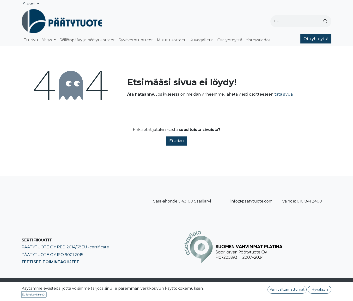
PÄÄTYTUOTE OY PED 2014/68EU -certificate (65, 247)
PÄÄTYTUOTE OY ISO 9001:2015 (52, 254)
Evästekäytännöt (34, 294)
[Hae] (325, 21)
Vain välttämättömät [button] (287, 289)
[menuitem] (31, 40)
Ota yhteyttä (316, 39)
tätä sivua (283, 94)
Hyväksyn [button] (319, 289)
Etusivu (176, 141)
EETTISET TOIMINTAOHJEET (50, 262)
